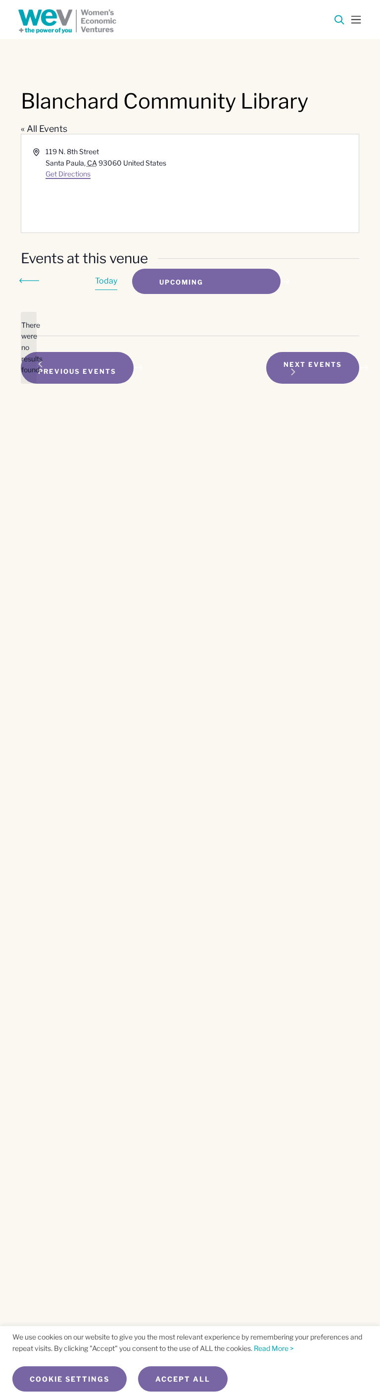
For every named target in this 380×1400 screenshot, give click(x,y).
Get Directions (68, 174)
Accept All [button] (182, 1379)
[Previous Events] (31, 281)
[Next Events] (60, 281)
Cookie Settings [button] (69, 1379)
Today (106, 281)
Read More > (274, 1348)
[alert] (29, 348)
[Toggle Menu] (356, 19)
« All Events (44, 128)
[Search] (339, 21)
